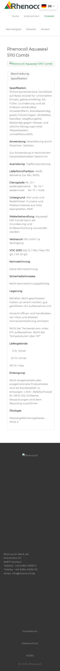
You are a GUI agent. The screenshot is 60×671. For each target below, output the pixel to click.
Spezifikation (19, 78)
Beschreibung (20, 73)
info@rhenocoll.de (23, 573)
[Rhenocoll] (30, 455)
